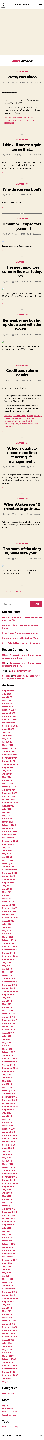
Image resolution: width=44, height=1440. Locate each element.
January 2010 (8, 1324)
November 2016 (9, 1062)
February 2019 (9, 975)
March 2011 (7, 1279)
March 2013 (7, 1202)
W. (9, 82)
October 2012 (8, 1218)
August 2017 (8, 1033)
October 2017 (8, 1026)
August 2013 (8, 1186)
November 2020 (9, 911)
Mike (4, 655)
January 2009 (8, 1362)
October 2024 (8, 761)
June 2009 (7, 1346)
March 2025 (7, 745)
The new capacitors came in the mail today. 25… (22, 271)
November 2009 (9, 1330)
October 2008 (8, 1372)
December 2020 (9, 908)
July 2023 (6, 809)
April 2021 (7, 895)
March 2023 (7, 822)
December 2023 (9, 793)
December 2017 (9, 1020)
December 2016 (9, 1058)
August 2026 (8, 691)
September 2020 (10, 918)
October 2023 (8, 799)
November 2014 (9, 1138)
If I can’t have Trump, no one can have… (20, 633)
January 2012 (8, 1247)
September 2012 (10, 1221)
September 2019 (10, 956)
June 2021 (7, 889)
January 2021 (8, 905)
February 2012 (8, 1244)
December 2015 (9, 1097)
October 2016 (8, 1065)
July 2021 (6, 886)
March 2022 (7, 860)
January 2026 (8, 713)
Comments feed (9, 1412)
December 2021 (9, 870)
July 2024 (6, 771)
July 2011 (6, 1266)
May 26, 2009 (20, 195)
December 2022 (9, 831)
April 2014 (7, 1161)
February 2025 (9, 748)
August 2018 (8, 994)
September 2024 (10, 764)
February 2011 (8, 1282)
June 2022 (7, 850)
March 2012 (7, 1241)
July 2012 (6, 1228)
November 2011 (9, 1253)
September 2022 (10, 841)
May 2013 (6, 1196)
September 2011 (9, 1260)
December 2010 (9, 1289)
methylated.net (22, 4)
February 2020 (9, 940)
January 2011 (8, 1285)
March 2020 (7, 937)
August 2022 (8, 844)
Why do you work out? (22, 189)
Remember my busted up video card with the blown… (22, 324)
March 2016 (7, 1087)
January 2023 (8, 828)
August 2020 (8, 921)
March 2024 (7, 783)
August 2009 (8, 1340)
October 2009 (8, 1333)
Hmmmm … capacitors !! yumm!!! (22, 226)
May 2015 (6, 1119)
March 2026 (7, 707)
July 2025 (6, 732)
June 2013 (7, 1193)
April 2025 (7, 742)
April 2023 (7, 818)
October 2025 (8, 723)
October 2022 (8, 838)
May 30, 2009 (20, 82)
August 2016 (8, 1071)
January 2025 (8, 751)
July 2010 (6, 1305)
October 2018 (8, 988)
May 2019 (6, 966)
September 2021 (10, 879)
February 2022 (9, 863)
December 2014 (9, 1135)
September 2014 (10, 1145)
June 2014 (7, 1154)
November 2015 (9, 1100)
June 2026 (7, 697)
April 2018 (7, 1007)
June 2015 (7, 1116)
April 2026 (7, 703)
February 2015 (9, 1129)
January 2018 (8, 1017)
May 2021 (6, 892)
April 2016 (7, 1084)
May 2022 (6, 854)
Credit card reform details (22, 372)
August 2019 (8, 959)
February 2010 (9, 1321)
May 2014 (6, 1158)
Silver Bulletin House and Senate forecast (21, 643)
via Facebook (22, 71)
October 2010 (8, 1295)
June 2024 (7, 774)
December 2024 (9, 755)
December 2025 (9, 716)
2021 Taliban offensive (10, 1427)
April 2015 (7, 1122)
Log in (5, 1405)
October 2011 (8, 1257)
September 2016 (10, 1068)
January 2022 (8, 866)
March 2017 (7, 1049)
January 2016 (8, 1094)
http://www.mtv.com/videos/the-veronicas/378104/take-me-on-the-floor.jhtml (19, 120)
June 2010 (7, 1308)
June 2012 (7, 1231)
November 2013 (9, 1177)
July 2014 (6, 1151)
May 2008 (7, 1381)
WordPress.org (9, 1415)
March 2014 (7, 1164)
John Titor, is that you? (20, 671)
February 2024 (9, 787)
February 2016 (9, 1090)
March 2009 (8, 1356)
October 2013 (8, 1180)
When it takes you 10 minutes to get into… (22, 506)
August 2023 (8, 806)
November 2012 (9, 1215)
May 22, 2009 (20, 234)
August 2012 (8, 1225)
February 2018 (9, 1014)
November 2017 (9, 1023)
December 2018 (9, 982)
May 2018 (6, 1004)
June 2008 (7, 1378)
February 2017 (8, 1052)
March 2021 (7, 898)
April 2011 (6, 1276)
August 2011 (8, 1263)
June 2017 (7, 1039)
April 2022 (7, 857)
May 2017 (6, 1042)
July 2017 (6, 1036)
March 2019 (7, 972)
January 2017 (8, 1055)
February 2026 (9, 710)
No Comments (35, 82)
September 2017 (10, 1030)
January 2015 (8, 1132)
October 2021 (8, 876)
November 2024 (9, 758)
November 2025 (9, 719)
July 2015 (6, 1113)
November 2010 (9, 1292)
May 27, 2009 (20, 155)
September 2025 (10, 726)
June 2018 (7, 1001)
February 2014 (9, 1167)
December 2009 (9, 1327)
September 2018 (10, 991)
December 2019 (9, 946)
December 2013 (9, 1174)
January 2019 (8, 978)
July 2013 (6, 1190)
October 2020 (8, 914)
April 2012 (7, 1237)
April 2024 (7, 780)
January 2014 (8, 1170)
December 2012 (9, 1212)
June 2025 (7, 735)
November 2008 (9, 1369)
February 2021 (8, 902)
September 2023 (10, 803)
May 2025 (6, 739)
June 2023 (7, 812)
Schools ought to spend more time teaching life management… (22, 455)
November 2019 (9, 950)
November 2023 (9, 796)
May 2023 (6, 815)
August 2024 (8, 767)
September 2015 (10, 1106)
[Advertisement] (22, 32)
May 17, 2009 (20, 559)
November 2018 (9, 985)
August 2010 (8, 1301)
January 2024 (8, 790)
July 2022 (6, 847)
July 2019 (6, 962)
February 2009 (9, 1359)
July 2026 (6, 694)
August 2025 (8, 729)
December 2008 (9, 1365)
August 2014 (8, 1148)
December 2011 (9, 1250)
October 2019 (8, 953)
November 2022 (9, 834)
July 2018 (6, 998)
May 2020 (7, 930)
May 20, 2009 (20, 380)
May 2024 (6, 777)
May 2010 (6, 1311)
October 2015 (8, 1103)
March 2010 (7, 1317)
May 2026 (6, 700)
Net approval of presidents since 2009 (20, 638)
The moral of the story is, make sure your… (22, 550)
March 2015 (7, 1126)
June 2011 (7, 1269)
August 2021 (8, 882)
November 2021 (9, 873)
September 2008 (10, 1375)
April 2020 (7, 934)
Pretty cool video (22, 77)
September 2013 (10, 1183)
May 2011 (6, 1273)
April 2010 (7, 1314)
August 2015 (8, 1110)
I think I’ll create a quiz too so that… (22, 147)
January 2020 (8, 943)
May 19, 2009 (20, 514)
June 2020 (7, 927)
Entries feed (7, 1408)
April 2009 (7, 1353)
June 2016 (7, 1078)
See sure (6, 676)
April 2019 (7, 969)
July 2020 (7, 924)
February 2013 (9, 1205)
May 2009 (7, 1349)
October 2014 (8, 1142)
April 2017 (7, 1046)
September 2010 (10, 1298)
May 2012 (6, 1234)
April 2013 (7, 1199)
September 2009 (10, 1337)
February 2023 (9, 825)
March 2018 (7, 1010)
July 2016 (6, 1074)
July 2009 (7, 1343)
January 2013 (8, 1209)
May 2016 (6, 1081)
